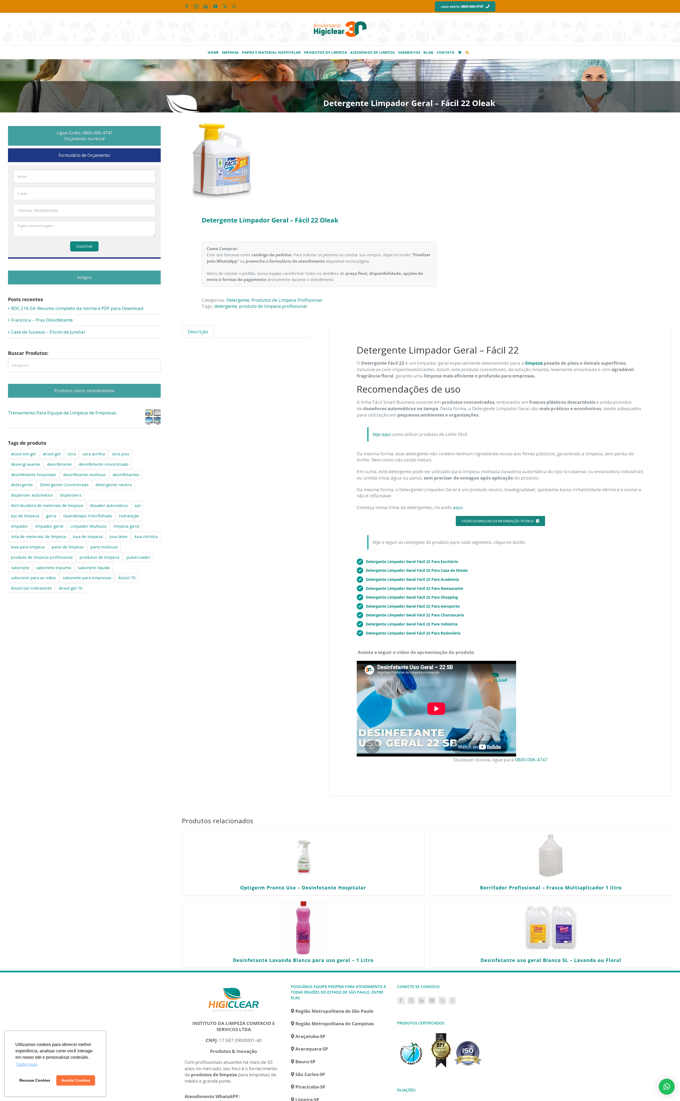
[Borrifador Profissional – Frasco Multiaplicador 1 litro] (551, 855)
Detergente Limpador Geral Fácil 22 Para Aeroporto (413, 606)
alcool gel (52, 453)
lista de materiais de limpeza (38, 536)
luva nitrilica (146, 536)
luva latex (118, 536)
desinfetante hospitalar (33, 474)
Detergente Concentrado (64, 484)
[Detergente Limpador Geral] (299, 163)
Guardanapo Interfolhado (87, 515)
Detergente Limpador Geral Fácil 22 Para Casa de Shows (417, 570)
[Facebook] (401, 1000)
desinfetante (59, 464)
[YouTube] (432, 1000)
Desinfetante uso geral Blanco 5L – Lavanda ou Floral (551, 960)
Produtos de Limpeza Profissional (287, 300)
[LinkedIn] (421, 1000)
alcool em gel (23, 453)
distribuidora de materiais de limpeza (47, 505)
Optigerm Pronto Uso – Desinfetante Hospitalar (303, 887)
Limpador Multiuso (88, 526)
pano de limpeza (67, 546)
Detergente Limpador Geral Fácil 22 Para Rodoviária (413, 633)
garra (51, 515)
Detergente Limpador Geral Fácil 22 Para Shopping (412, 597)
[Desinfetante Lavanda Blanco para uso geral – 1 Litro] (303, 927)
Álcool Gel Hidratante (31, 588)
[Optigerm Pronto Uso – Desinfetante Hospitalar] (303, 855)
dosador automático (109, 505)
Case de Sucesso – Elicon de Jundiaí (48, 332)
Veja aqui (381, 434)
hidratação (129, 515)
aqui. (458, 507)
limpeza (534, 363)
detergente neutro (113, 484)
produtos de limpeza (99, 557)
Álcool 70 (126, 577)
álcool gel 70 (70, 588)
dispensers (71, 495)
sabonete (20, 567)
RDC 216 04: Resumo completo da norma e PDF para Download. (77, 308)
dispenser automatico (32, 495)
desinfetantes (126, 474)
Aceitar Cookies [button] (75, 1080)
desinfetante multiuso (84, 474)
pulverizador (138, 557)
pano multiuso (104, 546)
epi (138, 505)
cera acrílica (94, 453)
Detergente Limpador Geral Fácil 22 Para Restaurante (414, 588)
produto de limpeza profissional (273, 306)
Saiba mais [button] (26, 1064)
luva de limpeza (88, 536)
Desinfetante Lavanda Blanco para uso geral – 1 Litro (303, 960)
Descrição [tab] (198, 332)
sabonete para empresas (87, 577)
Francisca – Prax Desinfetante (42, 320)
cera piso (120, 453)
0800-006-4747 (531, 760)
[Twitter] (442, 1000)
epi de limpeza (25, 515)
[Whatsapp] (452, 1000)
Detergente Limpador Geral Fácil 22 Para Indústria (411, 624)
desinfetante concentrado (104, 464)
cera (71, 453)
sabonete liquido (94, 567)
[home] (234, 987)
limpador (19, 526)
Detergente (237, 300)
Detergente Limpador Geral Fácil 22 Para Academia (412, 579)
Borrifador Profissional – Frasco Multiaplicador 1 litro (551, 887)
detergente (225, 306)
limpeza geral (126, 526)
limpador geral (49, 526)
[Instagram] (411, 1000)
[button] (467, 52)
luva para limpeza (28, 546)
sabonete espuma (53, 567)
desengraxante (25, 464)
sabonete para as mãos (33, 577)
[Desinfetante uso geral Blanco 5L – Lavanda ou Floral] (551, 927)
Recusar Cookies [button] (34, 1080)
